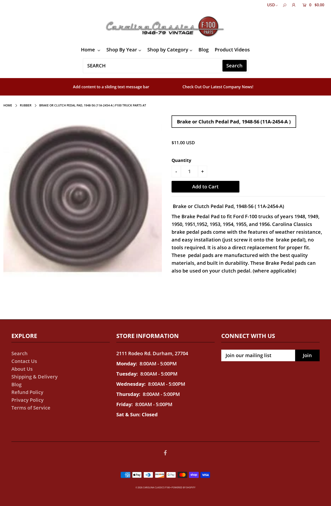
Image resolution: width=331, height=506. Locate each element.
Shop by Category (167, 49)
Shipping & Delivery (34, 376)
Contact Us (24, 361)
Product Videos (232, 49)
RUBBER (26, 105)
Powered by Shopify (183, 487)
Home (88, 49)
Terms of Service (30, 407)
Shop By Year (121, 49)
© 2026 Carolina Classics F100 (152, 487)
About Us (22, 369)
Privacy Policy (27, 400)
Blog (203, 49)
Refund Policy (27, 392)
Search (19, 353)
